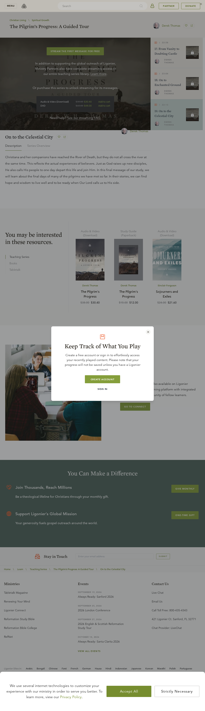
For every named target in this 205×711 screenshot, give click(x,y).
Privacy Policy (71, 697)
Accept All (129, 691)
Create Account (102, 379)
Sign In (102, 388)
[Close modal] (148, 332)
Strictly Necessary (177, 691)
